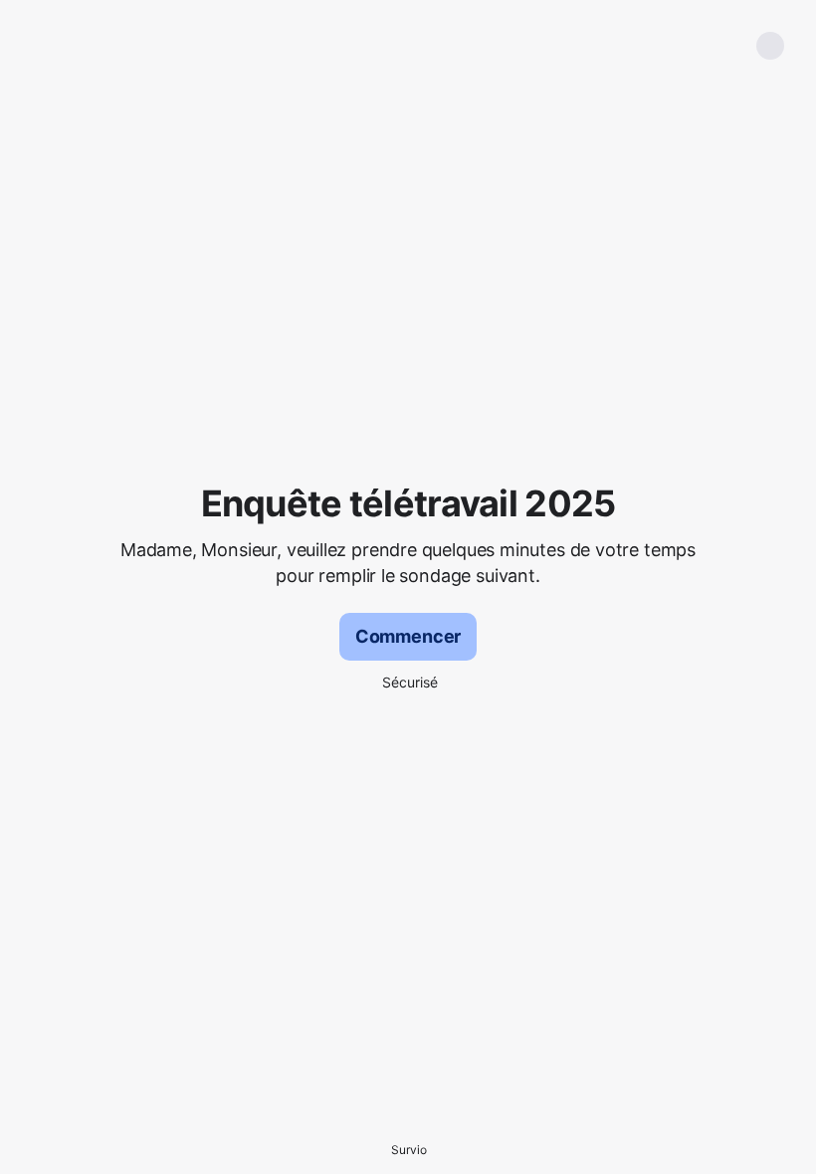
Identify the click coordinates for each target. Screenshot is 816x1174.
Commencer (408, 636)
